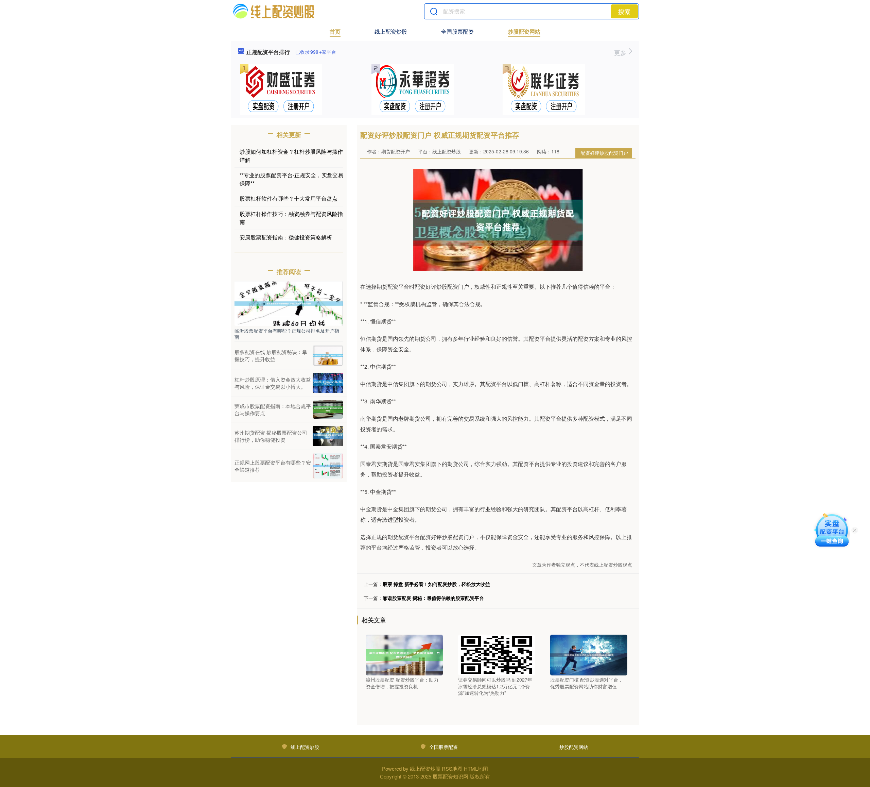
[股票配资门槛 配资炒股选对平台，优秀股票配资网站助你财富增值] (588, 654)
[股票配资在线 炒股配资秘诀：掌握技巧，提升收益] (328, 355)
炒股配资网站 (524, 31)
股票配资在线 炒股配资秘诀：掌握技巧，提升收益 (270, 355)
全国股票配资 (457, 31)
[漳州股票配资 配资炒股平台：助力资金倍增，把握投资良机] (404, 654)
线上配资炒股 (391, 31)
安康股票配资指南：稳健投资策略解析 (286, 237)
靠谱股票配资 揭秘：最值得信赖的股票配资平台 (433, 598)
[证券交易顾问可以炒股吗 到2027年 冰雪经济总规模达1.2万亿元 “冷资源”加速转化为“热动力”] (496, 654)
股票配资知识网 (450, 776)
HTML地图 (476, 768)
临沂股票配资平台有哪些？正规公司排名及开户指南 (286, 333)
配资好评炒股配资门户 (604, 152)
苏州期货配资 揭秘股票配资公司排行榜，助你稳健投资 (270, 436)
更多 (621, 52)
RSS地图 (452, 768)
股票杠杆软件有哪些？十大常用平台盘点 (288, 198)
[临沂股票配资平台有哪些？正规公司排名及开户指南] (288, 302)
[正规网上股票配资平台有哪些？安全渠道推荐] (328, 466)
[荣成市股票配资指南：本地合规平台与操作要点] (328, 409)
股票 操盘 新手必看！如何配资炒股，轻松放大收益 (436, 584)
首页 (335, 31)
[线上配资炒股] (273, 11)
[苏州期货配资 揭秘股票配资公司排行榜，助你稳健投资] (328, 436)
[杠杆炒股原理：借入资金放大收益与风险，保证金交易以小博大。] (328, 383)
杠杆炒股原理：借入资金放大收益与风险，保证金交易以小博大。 (272, 383)
